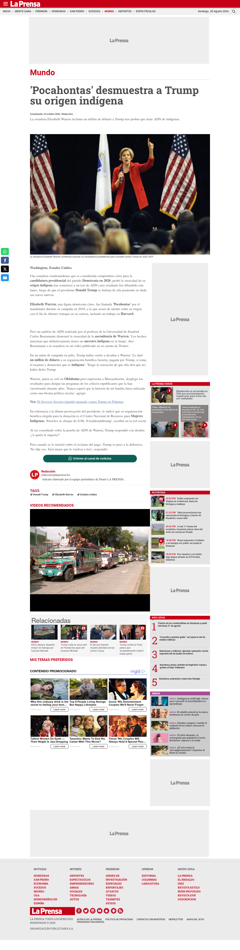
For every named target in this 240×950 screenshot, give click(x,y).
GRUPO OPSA (186, 869)
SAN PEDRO (41, 879)
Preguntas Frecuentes (90, 922)
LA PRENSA (185, 875)
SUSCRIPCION (187, 899)
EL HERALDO (186, 879)
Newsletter (176, 919)
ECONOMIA (41, 883)
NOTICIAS (40, 869)
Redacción (67, 113)
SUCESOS (40, 887)
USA (36, 895)
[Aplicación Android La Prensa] (114, 911)
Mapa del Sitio (195, 919)
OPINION (147, 869)
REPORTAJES (114, 887)
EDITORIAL (149, 875)
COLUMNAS (149, 879)
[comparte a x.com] (5, 269)
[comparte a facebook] (5, 260)
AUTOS (74, 899)
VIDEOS (111, 895)
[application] (90, 560)
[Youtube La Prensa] (100, 911)
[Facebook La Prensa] (79, 911)
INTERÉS (76, 869)
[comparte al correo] (5, 277)
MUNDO (39, 891)
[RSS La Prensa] (121, 911)
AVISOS (111, 903)
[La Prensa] (47, 911)
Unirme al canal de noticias (92, 458)
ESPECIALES (114, 883)
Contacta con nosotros (151, 919)
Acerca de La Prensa (89, 919)
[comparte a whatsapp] (5, 251)
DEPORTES (77, 875)
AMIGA (74, 887)
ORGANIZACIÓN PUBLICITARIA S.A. (52, 928)
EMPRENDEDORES (82, 883)
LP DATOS (112, 891)
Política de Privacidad (119, 919)
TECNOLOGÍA (78, 895)
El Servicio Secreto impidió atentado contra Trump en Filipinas (80, 401)
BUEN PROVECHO (189, 891)
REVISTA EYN (187, 895)
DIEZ (181, 883)
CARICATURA (150, 883)
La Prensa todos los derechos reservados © (51, 920)
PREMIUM (112, 869)
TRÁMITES (113, 899)
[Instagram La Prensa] (93, 911)
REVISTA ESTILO (189, 887)
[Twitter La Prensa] (86, 911)
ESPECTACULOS (80, 879)
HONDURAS (41, 875)
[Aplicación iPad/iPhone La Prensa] (107, 911)
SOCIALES (76, 891)
